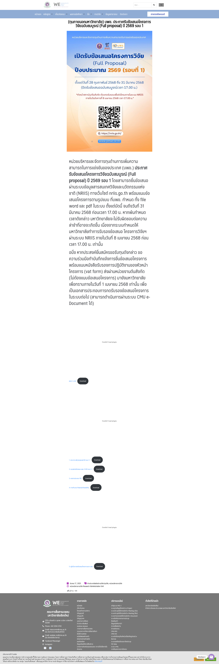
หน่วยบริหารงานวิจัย (115, 583)
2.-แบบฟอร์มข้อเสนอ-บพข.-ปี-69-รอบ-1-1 (81, 469)
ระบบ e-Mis (114, 646)
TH (161, 5)
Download (83, 381)
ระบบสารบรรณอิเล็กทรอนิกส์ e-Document (124, 615)
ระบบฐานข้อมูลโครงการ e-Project (121, 608)
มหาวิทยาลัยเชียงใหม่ (151, 605)
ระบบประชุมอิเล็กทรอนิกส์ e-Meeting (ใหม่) (124, 613)
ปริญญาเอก (80, 618)
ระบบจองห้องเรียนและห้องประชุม (121, 641)
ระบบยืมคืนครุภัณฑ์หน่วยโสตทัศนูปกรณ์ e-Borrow (124, 637)
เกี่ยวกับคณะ (81, 608)
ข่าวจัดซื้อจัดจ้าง (116, 626)
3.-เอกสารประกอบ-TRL (75, 478)
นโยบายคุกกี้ (98, 661)
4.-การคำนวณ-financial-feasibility (79, 487)
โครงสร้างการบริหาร (83, 610)
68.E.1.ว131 (72, 381)
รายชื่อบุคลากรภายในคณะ (119, 649)
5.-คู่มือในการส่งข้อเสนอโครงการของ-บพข (81, 566)
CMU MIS (114, 631)
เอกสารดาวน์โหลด (82, 620)
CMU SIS (114, 633)
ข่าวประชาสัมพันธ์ (82, 623)
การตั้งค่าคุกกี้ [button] (199, 659)
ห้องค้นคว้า (114, 620)
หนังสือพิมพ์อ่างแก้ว (83, 636)
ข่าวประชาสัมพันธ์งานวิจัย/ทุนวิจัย (97, 583)
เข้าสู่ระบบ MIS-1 (116, 605)
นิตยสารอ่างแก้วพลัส (83, 638)
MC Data (114, 643)
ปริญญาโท (80, 615)
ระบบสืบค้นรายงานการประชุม (120, 618)
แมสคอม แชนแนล (82, 626)
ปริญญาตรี (80, 613)
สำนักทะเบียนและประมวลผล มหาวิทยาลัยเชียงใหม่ (160, 608)
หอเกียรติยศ (81, 641)
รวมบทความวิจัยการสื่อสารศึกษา (87, 631)
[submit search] (154, 5)
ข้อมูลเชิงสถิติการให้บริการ (85, 643)
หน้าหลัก (79, 605)
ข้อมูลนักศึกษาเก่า (116, 623)
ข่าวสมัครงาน (115, 628)
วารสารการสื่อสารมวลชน (85, 628)
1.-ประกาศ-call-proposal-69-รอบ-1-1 (79, 459)
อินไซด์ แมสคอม (81, 633)
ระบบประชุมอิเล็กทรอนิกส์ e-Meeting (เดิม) (124, 610)
